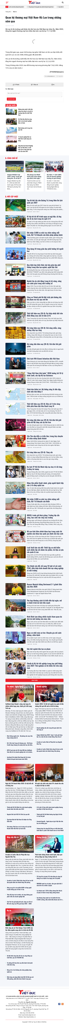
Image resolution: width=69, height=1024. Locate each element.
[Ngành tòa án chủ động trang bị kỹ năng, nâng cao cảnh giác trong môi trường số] (15, 286)
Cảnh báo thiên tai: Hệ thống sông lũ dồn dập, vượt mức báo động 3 (44, 390)
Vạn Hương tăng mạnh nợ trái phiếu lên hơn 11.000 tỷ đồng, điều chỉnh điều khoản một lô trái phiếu (50, 899)
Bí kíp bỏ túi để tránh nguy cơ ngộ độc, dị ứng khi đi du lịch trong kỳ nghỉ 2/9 (44, 217)
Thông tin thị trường (37, 431)
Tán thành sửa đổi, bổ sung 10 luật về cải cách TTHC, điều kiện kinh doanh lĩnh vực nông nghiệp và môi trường (45, 568)
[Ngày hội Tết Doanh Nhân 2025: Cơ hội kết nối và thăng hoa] (19, 772)
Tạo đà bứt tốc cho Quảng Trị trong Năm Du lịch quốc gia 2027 (45, 201)
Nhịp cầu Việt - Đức (37, 227)
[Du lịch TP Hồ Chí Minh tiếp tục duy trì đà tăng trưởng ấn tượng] (15, 472)
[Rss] (63, 1004)
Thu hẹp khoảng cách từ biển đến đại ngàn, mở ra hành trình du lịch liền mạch (44, 601)
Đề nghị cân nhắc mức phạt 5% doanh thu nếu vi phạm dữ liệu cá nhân (49, 784)
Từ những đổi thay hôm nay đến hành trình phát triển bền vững (20, 964)
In (53, 84)
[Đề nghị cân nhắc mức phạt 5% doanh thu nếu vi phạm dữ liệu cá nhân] (49, 772)
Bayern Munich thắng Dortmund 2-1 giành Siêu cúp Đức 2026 (44, 585)
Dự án (9, 910)
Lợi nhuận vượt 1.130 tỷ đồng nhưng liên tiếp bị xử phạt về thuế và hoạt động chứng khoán (49, 891)
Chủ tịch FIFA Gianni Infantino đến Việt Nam (43, 358)
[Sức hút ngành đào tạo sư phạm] (15, 654)
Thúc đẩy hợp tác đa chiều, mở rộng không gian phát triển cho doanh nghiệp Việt (19, 895)
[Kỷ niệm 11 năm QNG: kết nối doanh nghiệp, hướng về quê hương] (54, 166)
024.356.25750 (30, 1013)
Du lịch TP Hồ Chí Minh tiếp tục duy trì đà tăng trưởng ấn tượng (44, 467)
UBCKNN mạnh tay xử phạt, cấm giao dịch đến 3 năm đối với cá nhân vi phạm (49, 884)
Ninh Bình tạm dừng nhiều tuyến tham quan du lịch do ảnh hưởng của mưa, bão (44, 617)
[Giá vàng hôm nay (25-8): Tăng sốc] (15, 457)
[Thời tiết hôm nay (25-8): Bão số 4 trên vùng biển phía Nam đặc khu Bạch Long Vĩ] (15, 409)
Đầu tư (8, 170)
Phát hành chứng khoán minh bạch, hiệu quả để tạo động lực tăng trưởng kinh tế (48, 855)
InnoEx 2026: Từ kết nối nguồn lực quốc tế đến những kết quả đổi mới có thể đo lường (49, 705)
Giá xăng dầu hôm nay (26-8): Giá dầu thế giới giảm (44, 345)
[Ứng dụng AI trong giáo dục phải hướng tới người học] (15, 254)
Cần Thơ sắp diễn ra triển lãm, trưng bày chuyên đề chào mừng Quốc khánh (45, 437)
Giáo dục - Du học (36, 526)
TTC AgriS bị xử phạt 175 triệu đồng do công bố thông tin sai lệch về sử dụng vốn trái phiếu (49, 877)
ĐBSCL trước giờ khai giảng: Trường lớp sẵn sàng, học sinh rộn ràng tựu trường (43, 516)
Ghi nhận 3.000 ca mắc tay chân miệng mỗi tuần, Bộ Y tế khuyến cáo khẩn (43, 500)
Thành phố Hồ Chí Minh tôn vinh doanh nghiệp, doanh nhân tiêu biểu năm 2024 (19, 808)
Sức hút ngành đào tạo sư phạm (38, 648)
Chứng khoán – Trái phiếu (46, 837)
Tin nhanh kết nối (36, 276)
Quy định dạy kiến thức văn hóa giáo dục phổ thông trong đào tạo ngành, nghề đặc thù (43, 265)
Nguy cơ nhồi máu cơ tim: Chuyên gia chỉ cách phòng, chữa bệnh (44, 633)
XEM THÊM (35, 680)
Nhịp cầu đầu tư (13, 837)
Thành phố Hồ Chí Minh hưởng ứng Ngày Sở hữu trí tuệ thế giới (49, 815)
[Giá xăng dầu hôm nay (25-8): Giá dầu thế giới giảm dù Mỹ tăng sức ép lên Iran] (15, 425)
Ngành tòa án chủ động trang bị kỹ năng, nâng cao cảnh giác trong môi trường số (44, 282)
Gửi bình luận (11, 99)
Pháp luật (35, 561)
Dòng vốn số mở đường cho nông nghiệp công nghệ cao (19, 971)
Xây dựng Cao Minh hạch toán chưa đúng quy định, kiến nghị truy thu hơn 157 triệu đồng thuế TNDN (34, 176)
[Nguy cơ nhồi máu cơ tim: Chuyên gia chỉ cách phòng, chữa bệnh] (15, 638)
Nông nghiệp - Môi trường (38, 398)
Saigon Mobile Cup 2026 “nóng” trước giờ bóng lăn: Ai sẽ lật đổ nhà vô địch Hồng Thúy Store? (14, 176)
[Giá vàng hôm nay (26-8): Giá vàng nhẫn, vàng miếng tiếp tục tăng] (15, 333)
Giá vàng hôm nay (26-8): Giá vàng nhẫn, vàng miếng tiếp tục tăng (44, 328)
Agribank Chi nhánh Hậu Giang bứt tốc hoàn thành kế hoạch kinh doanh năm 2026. (19, 758)
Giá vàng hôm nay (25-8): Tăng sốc (40, 452)
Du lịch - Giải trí (36, 211)
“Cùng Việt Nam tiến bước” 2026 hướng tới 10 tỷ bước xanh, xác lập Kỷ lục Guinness (45, 374)
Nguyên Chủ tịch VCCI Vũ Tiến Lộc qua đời (18, 814)
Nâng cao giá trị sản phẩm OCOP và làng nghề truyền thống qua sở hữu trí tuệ (19, 888)
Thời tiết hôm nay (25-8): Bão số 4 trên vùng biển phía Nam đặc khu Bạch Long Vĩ (43, 404)
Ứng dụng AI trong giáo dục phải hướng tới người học (23, 7)
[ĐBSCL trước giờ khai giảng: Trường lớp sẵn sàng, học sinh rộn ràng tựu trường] (15, 520)
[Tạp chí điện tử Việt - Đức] (34, 2)
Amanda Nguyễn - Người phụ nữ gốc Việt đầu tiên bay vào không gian (50, 822)
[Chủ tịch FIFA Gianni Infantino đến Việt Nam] (15, 363)
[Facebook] (59, 1004)
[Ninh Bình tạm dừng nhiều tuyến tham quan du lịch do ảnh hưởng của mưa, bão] (15, 621)
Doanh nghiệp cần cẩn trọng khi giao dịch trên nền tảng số (49, 729)
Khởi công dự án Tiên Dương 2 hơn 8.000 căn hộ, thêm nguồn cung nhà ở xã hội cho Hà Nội (19, 929)
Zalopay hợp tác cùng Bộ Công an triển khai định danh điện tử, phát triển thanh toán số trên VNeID (50, 829)
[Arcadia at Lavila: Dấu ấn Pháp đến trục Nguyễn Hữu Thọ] (19, 844)
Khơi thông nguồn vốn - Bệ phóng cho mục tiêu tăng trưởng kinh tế (19, 737)
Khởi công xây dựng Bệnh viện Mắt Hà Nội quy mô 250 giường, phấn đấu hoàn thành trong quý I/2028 (20, 978)
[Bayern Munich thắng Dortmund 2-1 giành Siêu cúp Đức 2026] (15, 589)
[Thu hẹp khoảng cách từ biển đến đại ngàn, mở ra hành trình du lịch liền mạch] (15, 605)
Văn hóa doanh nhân (37, 447)
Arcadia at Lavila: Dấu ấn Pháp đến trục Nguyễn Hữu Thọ (49, 743)
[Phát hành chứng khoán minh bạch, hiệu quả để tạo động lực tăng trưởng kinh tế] (49, 844)
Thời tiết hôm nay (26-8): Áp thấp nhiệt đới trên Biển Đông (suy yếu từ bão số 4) (45, 314)
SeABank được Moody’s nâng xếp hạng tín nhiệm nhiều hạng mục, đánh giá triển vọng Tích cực (18, 706)
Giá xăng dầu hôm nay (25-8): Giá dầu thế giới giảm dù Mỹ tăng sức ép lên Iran (44, 421)
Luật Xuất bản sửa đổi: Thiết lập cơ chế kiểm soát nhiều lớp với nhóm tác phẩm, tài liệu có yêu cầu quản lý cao (45, 549)
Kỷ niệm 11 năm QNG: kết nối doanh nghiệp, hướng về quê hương (54, 176)
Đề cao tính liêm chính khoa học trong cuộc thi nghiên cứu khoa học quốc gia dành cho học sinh (45, 532)
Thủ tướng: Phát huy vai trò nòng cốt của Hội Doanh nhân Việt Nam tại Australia (19, 827)
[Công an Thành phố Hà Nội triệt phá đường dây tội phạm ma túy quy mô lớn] (15, 302)
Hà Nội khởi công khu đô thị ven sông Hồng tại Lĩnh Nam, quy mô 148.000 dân (19, 957)
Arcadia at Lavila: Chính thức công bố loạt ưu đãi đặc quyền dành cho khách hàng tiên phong (50, 750)
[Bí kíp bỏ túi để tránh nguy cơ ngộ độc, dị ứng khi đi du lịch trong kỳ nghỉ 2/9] (15, 221)
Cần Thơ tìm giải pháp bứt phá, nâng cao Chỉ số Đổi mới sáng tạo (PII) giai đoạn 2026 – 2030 (19, 903)
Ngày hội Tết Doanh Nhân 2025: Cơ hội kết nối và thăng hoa (19, 784)
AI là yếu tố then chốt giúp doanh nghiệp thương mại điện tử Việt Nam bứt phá (50, 808)
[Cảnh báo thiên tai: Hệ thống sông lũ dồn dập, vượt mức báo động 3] (15, 394)
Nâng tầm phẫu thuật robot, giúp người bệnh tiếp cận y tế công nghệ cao (45, 484)
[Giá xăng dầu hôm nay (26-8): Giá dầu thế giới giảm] (15, 349)
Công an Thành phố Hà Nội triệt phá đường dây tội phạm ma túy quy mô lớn (44, 298)
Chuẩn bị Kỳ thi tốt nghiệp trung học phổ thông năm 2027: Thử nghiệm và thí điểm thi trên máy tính (44, 665)
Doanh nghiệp (42, 686)
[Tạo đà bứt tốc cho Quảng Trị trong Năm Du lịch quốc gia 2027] (15, 205)
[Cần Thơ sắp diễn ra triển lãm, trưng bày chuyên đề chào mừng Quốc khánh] (15, 441)
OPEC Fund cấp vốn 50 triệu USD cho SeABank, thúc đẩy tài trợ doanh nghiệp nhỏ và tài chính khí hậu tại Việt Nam (19, 751)
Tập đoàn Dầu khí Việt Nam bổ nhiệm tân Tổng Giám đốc (19, 820)
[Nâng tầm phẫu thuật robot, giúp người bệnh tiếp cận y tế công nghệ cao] (15, 488)
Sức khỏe (35, 494)
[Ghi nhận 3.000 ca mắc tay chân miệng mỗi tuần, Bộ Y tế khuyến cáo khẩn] (15, 504)
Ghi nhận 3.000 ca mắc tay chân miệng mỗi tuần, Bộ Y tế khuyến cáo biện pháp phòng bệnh (45, 233)
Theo (54, 76)
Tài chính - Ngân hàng (15, 686)
